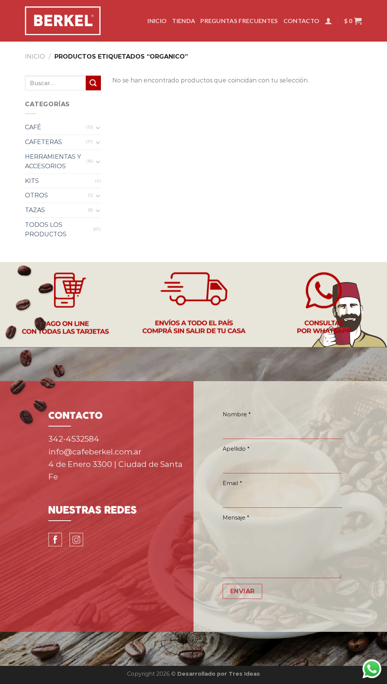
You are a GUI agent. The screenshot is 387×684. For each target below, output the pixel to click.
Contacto (301, 20)
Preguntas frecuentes (239, 20)
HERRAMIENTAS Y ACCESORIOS (53, 161)
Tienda (183, 20)
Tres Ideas (244, 673)
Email (232, 483)
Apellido (236, 448)
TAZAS (35, 210)
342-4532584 (73, 439)
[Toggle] (98, 127)
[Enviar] (93, 83)
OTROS (36, 195)
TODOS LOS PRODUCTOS (46, 229)
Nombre (237, 414)
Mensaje (236, 517)
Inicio (157, 20)
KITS (32, 181)
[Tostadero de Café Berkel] (63, 20)
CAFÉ (33, 127)
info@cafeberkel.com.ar (94, 451)
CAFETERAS (43, 142)
